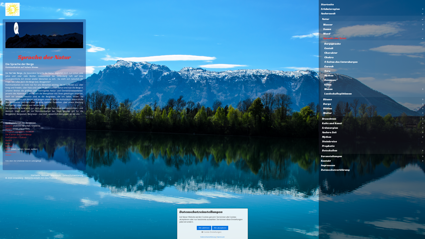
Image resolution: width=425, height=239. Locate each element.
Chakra (329, 57)
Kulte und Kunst (332, 123)
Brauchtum (329, 118)
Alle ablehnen (204, 228)
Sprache (9, 125)
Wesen (328, 89)
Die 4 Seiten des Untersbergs (18, 134)
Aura (327, 71)
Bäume (327, 99)
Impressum (328, 165)
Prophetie (328, 146)
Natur (325, 19)
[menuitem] (372, 4)
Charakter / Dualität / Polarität (19, 131)
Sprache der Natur (335, 38)
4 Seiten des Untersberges (341, 62)
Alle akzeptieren (220, 228)
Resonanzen (10, 152)
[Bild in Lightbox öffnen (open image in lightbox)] (44, 35)
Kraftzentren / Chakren (16, 137)
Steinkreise (329, 141)
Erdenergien (330, 127)
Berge (327, 104)
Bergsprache (332, 43)
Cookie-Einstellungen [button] (212, 232)
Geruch (329, 66)
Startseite (327, 4)
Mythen (328, 75)
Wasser (328, 24)
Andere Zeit (329, 132)
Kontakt (326, 160)
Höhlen (327, 108)
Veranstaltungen (331, 156)
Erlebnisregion (330, 9)
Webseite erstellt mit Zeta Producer (41, 178)
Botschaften (329, 150)
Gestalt (328, 48)
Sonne (327, 29)
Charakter (330, 52)
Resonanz (330, 80)
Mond (326, 33)
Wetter (327, 113)
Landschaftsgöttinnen (338, 93)
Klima (327, 84)
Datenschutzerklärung (335, 170)
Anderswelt (328, 13)
